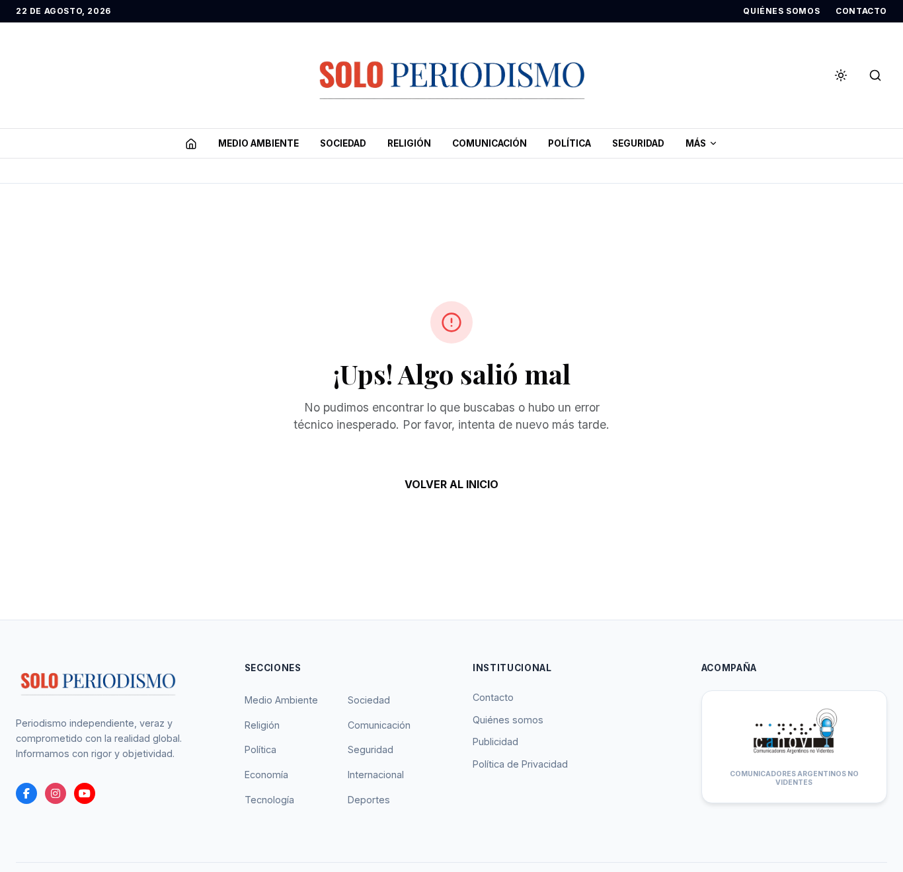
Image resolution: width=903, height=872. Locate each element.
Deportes (369, 799)
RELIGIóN (409, 143)
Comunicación (379, 725)
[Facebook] (26, 793)
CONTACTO (861, 11)
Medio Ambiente (281, 700)
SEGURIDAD (638, 143)
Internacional (376, 774)
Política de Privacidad (520, 764)
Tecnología (269, 799)
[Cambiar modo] (841, 75)
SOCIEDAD (343, 143)
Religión (262, 725)
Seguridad (370, 749)
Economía (266, 774)
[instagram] (55, 793)
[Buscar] (875, 75)
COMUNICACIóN (489, 143)
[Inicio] (191, 143)
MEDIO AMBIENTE (258, 143)
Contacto (493, 697)
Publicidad (495, 741)
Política (260, 749)
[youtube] (84, 793)
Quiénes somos (508, 719)
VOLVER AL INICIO (451, 484)
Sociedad (369, 700)
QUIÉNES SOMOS (781, 11)
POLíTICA (569, 143)
